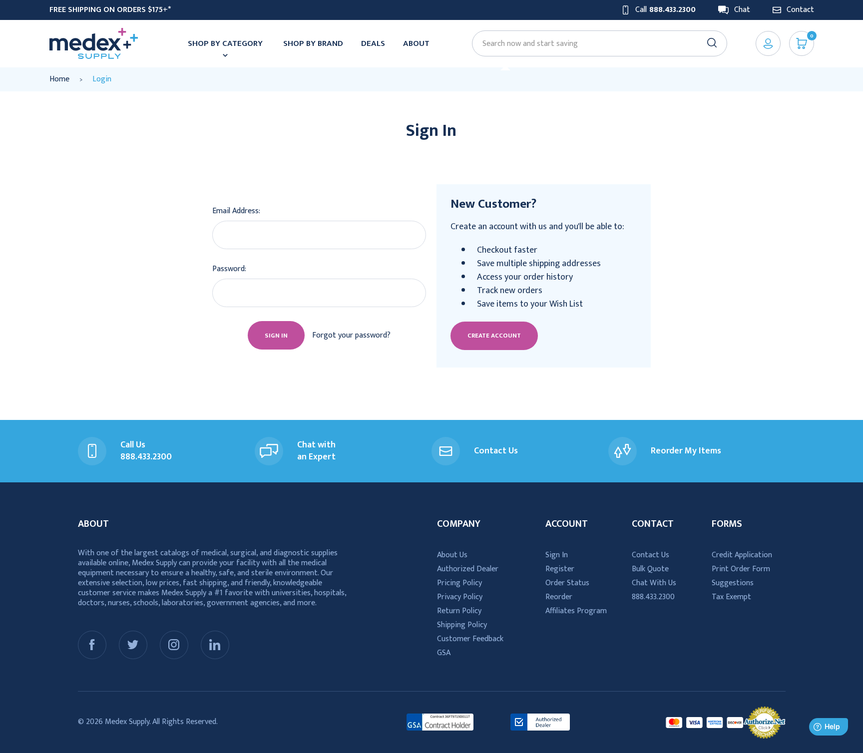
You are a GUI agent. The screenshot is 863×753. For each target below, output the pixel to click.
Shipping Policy (462, 625)
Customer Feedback (470, 639)
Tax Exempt (731, 597)
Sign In (556, 555)
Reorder (558, 597)
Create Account (494, 335)
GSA (443, 653)
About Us (452, 555)
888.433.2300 (653, 597)
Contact (800, 10)
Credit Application (742, 555)
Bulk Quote (650, 569)
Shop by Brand (313, 43)
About (416, 43)
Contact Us (650, 555)
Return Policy (459, 611)
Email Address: (236, 211)
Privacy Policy (459, 597)
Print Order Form (741, 569)
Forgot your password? (351, 335)
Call (665, 10)
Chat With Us (654, 583)
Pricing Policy (459, 583)
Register (559, 569)
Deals (373, 43)
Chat (742, 10)
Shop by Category (225, 43)
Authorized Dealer (467, 569)
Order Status (567, 583)
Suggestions (733, 583)
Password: (229, 269)
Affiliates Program (576, 611)
